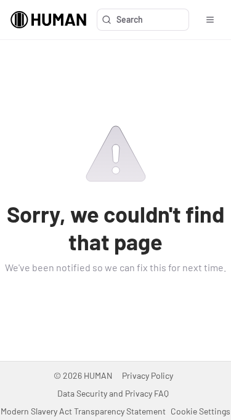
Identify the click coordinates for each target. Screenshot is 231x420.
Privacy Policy (147, 375)
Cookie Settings (200, 411)
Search (129, 19)
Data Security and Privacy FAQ (113, 393)
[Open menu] (210, 20)
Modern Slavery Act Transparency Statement (83, 411)
